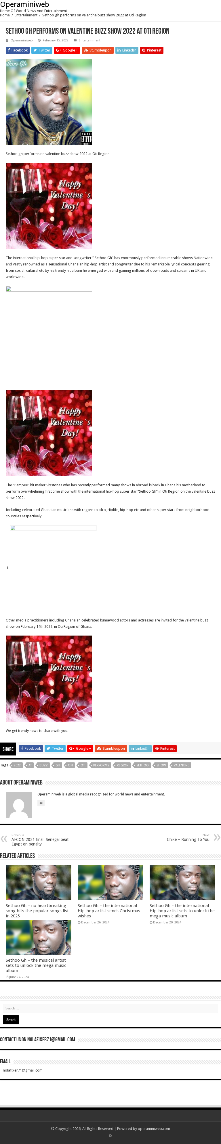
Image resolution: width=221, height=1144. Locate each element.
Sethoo (142, 765)
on (70, 765)
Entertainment (26, 15)
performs (101, 765)
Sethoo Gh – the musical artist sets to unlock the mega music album (36, 965)
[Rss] (110, 1135)
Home (5, 15)
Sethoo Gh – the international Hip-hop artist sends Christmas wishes (109, 911)
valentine (181, 765)
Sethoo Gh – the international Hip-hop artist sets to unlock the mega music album (182, 911)
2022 (17, 765)
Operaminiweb (24, 4)
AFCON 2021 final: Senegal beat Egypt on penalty (40, 839)
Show (161, 765)
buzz (43, 765)
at (30, 765)
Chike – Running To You (188, 837)
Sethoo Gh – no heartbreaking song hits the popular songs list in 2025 (37, 911)
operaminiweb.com (154, 1128)
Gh (58, 765)
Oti (83, 765)
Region (123, 765)
